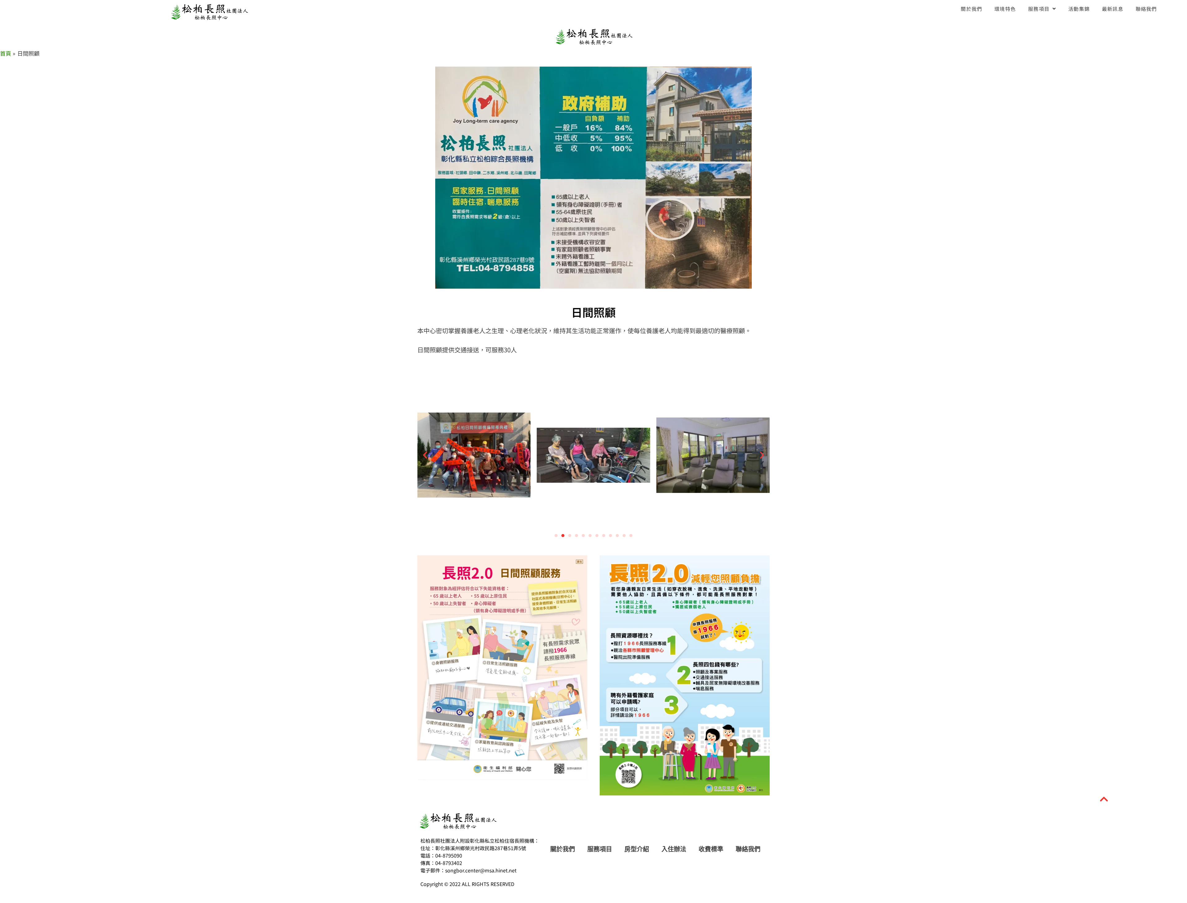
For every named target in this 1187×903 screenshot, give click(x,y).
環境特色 (1005, 8)
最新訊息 (1112, 8)
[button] (425, 455)
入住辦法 (674, 849)
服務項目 (1038, 8)
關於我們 (971, 8)
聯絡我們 (1146, 8)
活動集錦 (1079, 8)
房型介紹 (636, 849)
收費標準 (711, 849)
